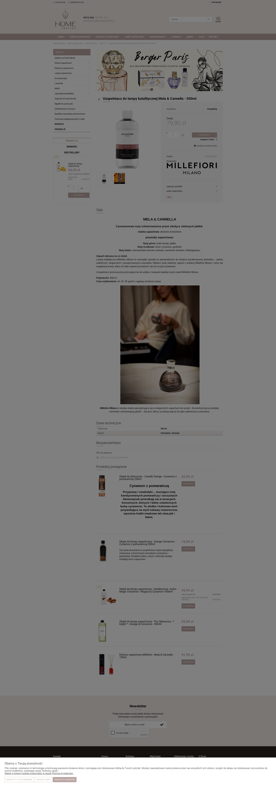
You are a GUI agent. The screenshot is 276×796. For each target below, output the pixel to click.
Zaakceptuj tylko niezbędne (19, 780)
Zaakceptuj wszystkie (64, 780)
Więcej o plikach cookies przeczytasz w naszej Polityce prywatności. (39, 773)
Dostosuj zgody (43, 780)
